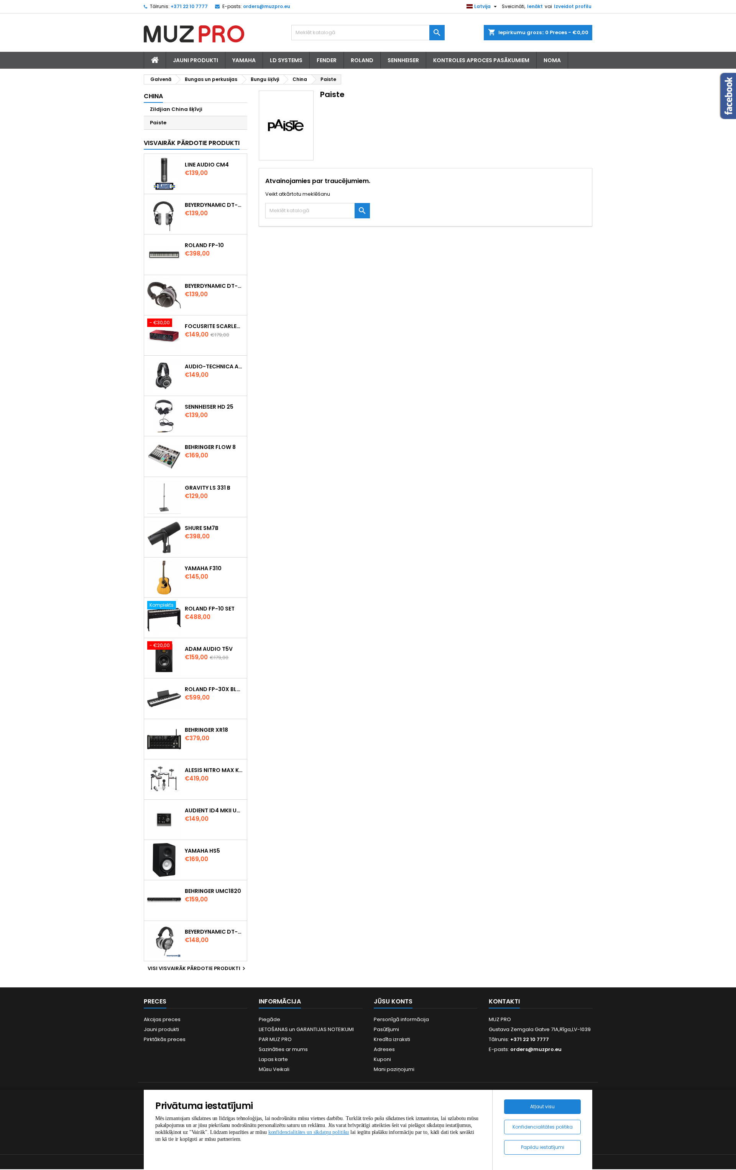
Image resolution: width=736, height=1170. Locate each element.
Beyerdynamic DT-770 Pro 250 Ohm (214, 286)
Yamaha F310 (203, 568)
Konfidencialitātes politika (543, 1127)
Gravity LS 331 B (207, 488)
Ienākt (535, 6)
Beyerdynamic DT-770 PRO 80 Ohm (214, 205)
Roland (362, 60)
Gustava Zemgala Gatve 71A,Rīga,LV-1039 (540, 1029)
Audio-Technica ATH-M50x (214, 366)
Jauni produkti (161, 1029)
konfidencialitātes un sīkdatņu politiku (308, 1132)
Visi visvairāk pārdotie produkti (197, 968)
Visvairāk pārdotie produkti (192, 143)
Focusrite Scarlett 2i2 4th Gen (214, 326)
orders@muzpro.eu (266, 6)
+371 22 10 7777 (189, 6)
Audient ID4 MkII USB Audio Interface (214, 810)
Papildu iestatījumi (542, 1147)
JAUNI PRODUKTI (195, 60)
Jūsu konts (393, 1001)
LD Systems (286, 60)
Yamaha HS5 (202, 851)
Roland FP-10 (204, 245)
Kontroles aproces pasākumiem (481, 60)
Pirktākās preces (165, 1039)
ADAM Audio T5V (209, 649)
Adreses (384, 1049)
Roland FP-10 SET (210, 609)
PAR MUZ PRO (275, 1039)
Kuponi (382, 1059)
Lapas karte (273, 1059)
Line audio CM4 (207, 165)
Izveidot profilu (572, 6)
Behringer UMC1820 (213, 891)
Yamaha (244, 60)
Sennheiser (403, 60)
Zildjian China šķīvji (176, 109)
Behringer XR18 (206, 730)
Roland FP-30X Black (214, 689)
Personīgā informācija (401, 1019)
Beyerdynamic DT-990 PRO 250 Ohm (214, 932)
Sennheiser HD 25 (209, 407)
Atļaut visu (542, 1106)
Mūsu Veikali (274, 1069)
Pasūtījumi (386, 1029)
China (153, 96)
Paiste (158, 122)
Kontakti (504, 1001)
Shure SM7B (202, 528)
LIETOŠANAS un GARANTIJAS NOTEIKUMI (306, 1029)
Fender (327, 60)
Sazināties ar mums (283, 1049)
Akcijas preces (162, 1019)
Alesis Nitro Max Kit (214, 770)
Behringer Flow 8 (210, 447)
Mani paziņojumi (394, 1069)
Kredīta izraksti (392, 1039)
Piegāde (269, 1019)
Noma (552, 60)
